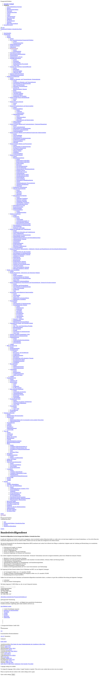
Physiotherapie (20, 313)
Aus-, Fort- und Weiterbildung (14, 485)
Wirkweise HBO (17, 72)
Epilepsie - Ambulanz (18, 319)
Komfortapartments (15, 348)
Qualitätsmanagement (18, 373)
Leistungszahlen (20, 113)
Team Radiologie (17, 226)
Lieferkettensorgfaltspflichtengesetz (18, 476)
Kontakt (15, 330)
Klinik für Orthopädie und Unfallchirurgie (20, 229)
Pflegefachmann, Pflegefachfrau (18, 499)
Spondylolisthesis (20, 178)
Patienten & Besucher (9, 413)
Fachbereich (16, 216)
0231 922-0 (9, 649)
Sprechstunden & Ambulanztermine (22, 83)
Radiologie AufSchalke (19, 228)
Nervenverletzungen (21, 167)
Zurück (8, 36)
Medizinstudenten (17, 208)
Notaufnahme (13, 406)
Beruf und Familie (11, 501)
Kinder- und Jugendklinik (13, 270)
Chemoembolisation (18, 393)
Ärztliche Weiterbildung (13, 484)
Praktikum (9, 505)
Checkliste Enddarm (18, 93)
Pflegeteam (19, 192)
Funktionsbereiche (14, 337)
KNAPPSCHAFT (8, 25)
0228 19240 (4, 641)
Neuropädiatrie (13, 300)
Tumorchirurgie (17, 258)
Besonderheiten (14, 363)
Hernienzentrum (14, 48)
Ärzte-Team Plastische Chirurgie (21, 267)
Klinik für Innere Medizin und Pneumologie (21, 143)
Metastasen (19, 164)
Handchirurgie (16, 257)
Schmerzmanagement (18, 368)
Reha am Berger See (12, 345)
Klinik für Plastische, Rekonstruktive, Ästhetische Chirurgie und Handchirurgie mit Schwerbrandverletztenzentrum (38, 249)
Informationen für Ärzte (19, 205)
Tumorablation (16, 397)
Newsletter (6, 611)
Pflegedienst (19, 312)
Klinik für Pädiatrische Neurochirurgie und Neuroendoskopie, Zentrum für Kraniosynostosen (33, 282)
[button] (4, 663)
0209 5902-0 (14, 651)
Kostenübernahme (17, 71)
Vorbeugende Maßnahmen (19, 403)
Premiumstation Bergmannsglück (15, 415)
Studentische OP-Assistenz (19, 96)
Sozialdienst (16, 362)
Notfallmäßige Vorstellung (22, 202)
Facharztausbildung (18, 94)
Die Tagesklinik (17, 328)
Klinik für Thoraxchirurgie (16, 101)
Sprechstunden (7, 33)
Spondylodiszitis (20, 177)
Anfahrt (12, 344)
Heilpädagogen (20, 307)
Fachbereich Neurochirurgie (20, 187)
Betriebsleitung (17, 372)
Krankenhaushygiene (15, 399)
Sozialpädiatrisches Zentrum (20, 305)
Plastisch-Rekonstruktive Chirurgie (21, 254)
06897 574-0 (8, 661)
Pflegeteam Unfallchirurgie (19, 246)
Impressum (6, 616)
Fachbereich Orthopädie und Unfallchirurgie (24, 232)
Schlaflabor (16, 152)
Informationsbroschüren (22, 204)
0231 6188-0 (12, 655)
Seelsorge (9, 425)
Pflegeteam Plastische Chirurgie (21, 268)
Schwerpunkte (16, 295)
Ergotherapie (16, 354)
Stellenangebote (11, 508)
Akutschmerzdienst (21, 117)
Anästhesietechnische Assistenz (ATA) (19, 488)
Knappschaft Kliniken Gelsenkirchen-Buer (11, 29)
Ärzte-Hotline (13, 466)
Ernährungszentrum (15, 45)
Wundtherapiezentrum (15, 58)
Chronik (9, 439)
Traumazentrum (14, 55)
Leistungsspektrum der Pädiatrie (21, 277)
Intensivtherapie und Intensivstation (25, 120)
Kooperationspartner (18, 43)
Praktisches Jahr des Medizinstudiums (16, 506)
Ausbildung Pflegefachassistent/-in (18, 446)
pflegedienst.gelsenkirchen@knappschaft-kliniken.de (14, 597)
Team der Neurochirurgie (19, 188)
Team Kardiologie (17, 135)
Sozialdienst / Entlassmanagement (12, 427)
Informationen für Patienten (20, 195)
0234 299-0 (8, 645)
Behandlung (16, 69)
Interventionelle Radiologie (16, 389)
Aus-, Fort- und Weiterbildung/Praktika (22, 326)
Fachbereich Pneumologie (19, 148)
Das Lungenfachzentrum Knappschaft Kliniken (21, 40)
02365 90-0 (6, 656)
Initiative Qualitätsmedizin (16, 457)
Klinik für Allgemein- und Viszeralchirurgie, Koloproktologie (25, 79)
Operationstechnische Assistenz (17, 497)
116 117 (3, 636)
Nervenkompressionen (21, 166)
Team (14, 100)
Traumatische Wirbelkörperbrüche (24, 180)
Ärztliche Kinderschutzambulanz (21, 340)
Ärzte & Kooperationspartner (14, 462)
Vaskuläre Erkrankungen (22, 184)
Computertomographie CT (22, 221)
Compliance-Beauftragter (16, 471)
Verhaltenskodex (14, 474)
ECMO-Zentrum (17, 387)
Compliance (10, 469)
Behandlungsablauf (18, 327)
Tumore (18, 181)
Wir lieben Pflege (14, 452)
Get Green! (9, 435)
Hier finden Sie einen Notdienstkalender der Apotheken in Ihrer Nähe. (28, 644)
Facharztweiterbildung (15, 464)
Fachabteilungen (14, 349)
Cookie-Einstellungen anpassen (11, 609)
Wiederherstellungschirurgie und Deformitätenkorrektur (26, 237)
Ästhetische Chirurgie (18, 256)
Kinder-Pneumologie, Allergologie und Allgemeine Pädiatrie (25, 272)
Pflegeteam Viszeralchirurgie (20, 86)
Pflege (8, 443)
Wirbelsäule (19, 185)
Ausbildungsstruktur (21, 212)
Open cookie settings (6, 674)
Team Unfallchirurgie (18, 233)
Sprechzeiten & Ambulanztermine (21, 331)
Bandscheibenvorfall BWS (22, 160)
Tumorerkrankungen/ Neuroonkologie (25, 183)
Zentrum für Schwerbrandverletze (21, 264)
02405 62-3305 (9, 662)
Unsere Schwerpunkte (18, 288)
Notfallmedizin (16, 122)
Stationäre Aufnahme (21, 199)
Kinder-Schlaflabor (18, 275)
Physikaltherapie (14, 410)
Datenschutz (7, 617)
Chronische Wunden (18, 265)
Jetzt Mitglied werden (6, 606)
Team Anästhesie (17, 121)
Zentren (9, 37)
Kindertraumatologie (18, 243)
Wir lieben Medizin (11, 509)
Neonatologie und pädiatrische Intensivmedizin (21, 292)
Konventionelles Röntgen (22, 222)
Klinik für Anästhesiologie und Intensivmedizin (21, 106)
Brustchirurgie (16, 260)
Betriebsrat (9, 460)
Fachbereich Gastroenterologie (20, 129)
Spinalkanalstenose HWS (22, 176)
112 (1, 631)
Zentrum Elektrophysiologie (17, 73)
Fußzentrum (13, 47)
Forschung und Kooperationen (20, 285)
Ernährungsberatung (18, 355)
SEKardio (15, 142)
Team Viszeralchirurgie (19, 85)
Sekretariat (18, 194)
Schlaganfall (16, 396)
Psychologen (19, 314)
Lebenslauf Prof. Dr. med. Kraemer (22, 251)
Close (13, 674)
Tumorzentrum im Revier (16, 57)
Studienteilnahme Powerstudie (20, 64)
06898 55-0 (9, 658)
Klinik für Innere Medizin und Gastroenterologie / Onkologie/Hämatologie (28, 124)
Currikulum (19, 111)
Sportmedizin (16, 242)
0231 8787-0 (7, 654)
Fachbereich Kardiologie (19, 139)
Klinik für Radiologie (15, 214)
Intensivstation (13, 382)
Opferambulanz (17, 341)
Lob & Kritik (10, 429)
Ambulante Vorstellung (22, 198)
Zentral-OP (13, 411)
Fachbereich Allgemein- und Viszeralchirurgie (24, 82)
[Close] (1, 627)
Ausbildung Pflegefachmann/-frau (18, 448)
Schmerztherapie (20, 173)
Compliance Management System (18, 473)
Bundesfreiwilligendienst (13, 502)
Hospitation (16, 61)
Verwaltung (19, 317)
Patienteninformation (18, 114)
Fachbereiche (7, 34)
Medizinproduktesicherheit (13, 442)
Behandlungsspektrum (18, 157)
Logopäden (19, 310)
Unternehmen (13, 369)
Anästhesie (19, 118)
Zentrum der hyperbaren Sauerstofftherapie (20, 66)
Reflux (14, 90)
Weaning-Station (17, 150)
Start (5, 522)
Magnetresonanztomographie (23, 223)
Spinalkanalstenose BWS (22, 174)
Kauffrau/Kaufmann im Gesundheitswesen (15, 494)
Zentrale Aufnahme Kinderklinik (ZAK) (20, 334)
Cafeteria (9, 424)
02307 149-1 (8, 652)
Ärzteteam (18, 191)
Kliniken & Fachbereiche (13, 76)
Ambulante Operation (21, 201)
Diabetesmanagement (18, 366)
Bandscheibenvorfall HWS (23, 162)
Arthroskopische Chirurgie (19, 239)
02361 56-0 (12, 659)
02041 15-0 (7, 647)
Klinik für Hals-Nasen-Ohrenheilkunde (19, 97)
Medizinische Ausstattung (19, 299)
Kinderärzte (19, 309)
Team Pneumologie (18, 149)
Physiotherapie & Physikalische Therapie (23, 358)
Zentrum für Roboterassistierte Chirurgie (20, 88)
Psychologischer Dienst (19, 359)
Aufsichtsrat (10, 434)
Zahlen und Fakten (17, 375)
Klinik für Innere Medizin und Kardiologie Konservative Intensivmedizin (28, 132)
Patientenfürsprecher (15, 421)
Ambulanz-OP (13, 380)
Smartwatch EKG (17, 136)
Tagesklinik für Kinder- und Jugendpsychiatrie (21, 323)
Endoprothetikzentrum (15, 44)
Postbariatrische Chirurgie (19, 261)
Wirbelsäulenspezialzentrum (17, 75)
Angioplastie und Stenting (19, 392)
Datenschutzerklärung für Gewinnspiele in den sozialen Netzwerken (27, 420)
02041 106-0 (12, 648)
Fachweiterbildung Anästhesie (14, 490)
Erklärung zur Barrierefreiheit (11, 610)
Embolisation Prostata (18, 394)
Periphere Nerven (20, 170)
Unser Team (16, 65)
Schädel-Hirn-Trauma (21, 171)
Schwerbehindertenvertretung (14, 441)
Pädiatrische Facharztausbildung (21, 281)
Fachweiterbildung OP (15, 492)
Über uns (6, 431)
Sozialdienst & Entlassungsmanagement (20, 449)
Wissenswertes (10, 417)
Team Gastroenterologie (19, 127)
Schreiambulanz (17, 320)
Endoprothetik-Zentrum (19, 236)
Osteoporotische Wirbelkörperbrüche (25, 169)
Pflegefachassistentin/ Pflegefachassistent (20, 498)
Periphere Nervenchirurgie (19, 263)
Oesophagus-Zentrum (15, 52)
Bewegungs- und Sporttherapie (20, 352)
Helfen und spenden (12, 436)
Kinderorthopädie (17, 244)
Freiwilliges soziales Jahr (13, 504)
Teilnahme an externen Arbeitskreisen (22, 401)
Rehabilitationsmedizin (18, 361)
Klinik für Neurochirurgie (16, 155)
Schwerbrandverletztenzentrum (17, 54)
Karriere (6, 481)
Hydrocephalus (20, 163)
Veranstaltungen (11, 422)
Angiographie (19, 219)
